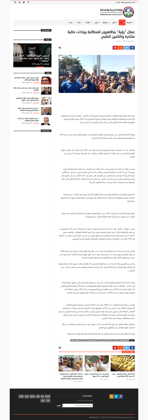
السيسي (115, 340)
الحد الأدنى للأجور (123, 340)
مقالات (21, 396)
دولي (26, 396)
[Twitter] (24, 2)
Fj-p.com (92, 417)
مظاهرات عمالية (75, 340)
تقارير (37, 396)
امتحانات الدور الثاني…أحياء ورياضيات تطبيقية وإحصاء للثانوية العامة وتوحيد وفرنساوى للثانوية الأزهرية (71, 376)
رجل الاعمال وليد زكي (104, 340)
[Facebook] (28, 2)
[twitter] (126, 48)
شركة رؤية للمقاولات (91, 340)
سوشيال (32, 396)
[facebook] (132, 48)
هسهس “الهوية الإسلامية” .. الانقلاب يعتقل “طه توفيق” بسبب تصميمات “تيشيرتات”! (33, 58)
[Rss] (19, 2)
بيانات (48, 400)
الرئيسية (47, 396)
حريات (43, 400)
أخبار (117, 41)
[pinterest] (115, 48)
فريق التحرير (46, 64)
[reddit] (120, 48)
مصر (83, 340)
